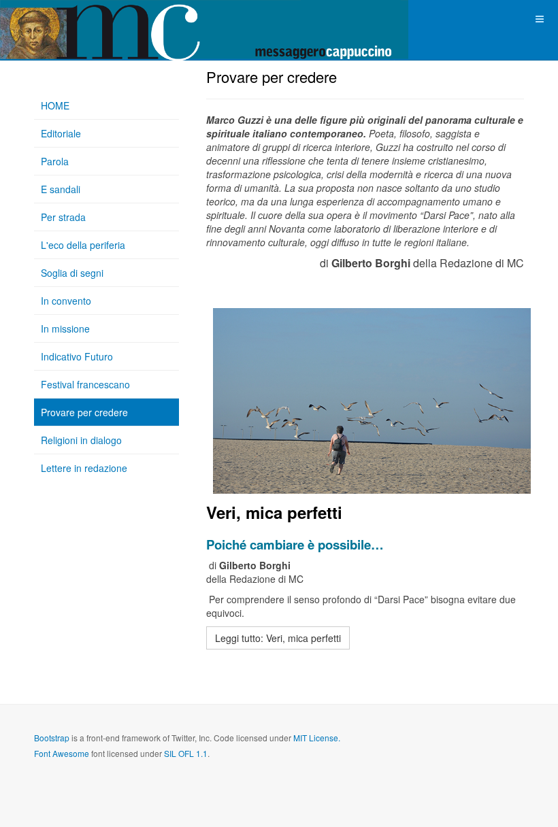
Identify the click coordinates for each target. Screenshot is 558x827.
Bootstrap (51, 737)
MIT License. (316, 737)
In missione (65, 328)
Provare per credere (84, 412)
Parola (55, 161)
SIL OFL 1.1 (186, 753)
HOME (55, 105)
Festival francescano (85, 384)
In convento (66, 300)
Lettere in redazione (84, 468)
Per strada (63, 217)
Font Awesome (61, 753)
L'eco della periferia (83, 245)
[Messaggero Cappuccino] (54, 18)
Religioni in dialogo (81, 440)
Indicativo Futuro (77, 356)
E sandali (60, 189)
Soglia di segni (72, 273)
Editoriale (61, 133)
